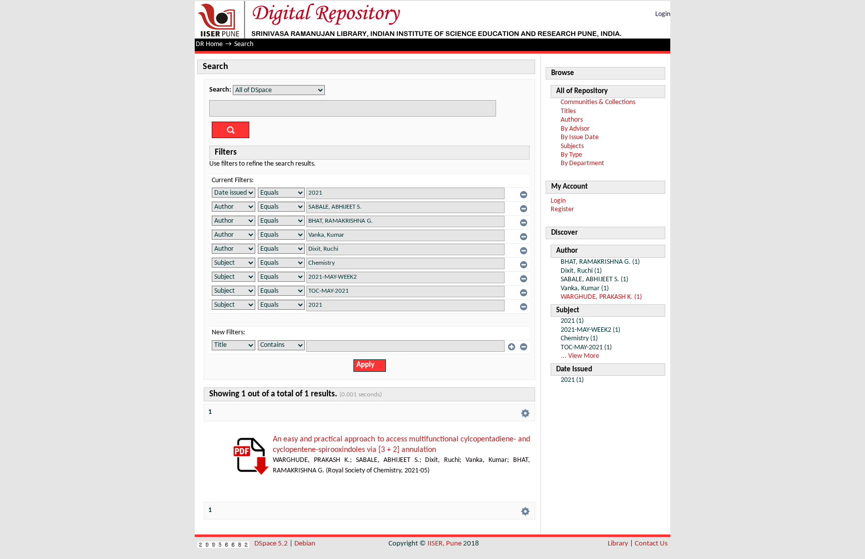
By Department (582, 163)
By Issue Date (580, 137)
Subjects (572, 146)
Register (562, 209)
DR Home (209, 44)
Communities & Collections (598, 102)
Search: (220, 90)
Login (662, 14)
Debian (304, 543)
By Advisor (575, 129)
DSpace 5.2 (271, 543)
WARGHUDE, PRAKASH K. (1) (601, 297)
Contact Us (651, 543)
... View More (580, 356)
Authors (572, 120)
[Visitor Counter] (223, 543)
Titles (568, 111)
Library (618, 543)
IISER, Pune (444, 543)
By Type (571, 155)
